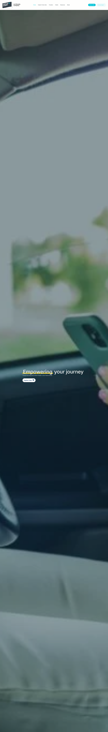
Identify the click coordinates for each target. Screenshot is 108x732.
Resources (62, 4)
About (68, 4)
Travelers (51, 4)
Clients (56, 4)
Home (34, 4)
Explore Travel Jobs (42, 4)
